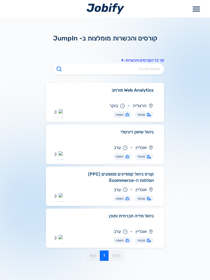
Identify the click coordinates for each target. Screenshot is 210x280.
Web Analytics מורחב (133, 90)
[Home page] (105, 8)
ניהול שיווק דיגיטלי (137, 132)
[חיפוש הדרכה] (59, 68)
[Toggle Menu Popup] (196, 8)
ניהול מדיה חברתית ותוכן (131, 215)
